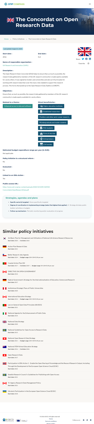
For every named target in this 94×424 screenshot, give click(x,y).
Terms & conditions (51, 421)
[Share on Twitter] (83, 59)
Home (6, 39)
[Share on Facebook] (86, 59)
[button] (90, 4)
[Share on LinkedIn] (89, 59)
